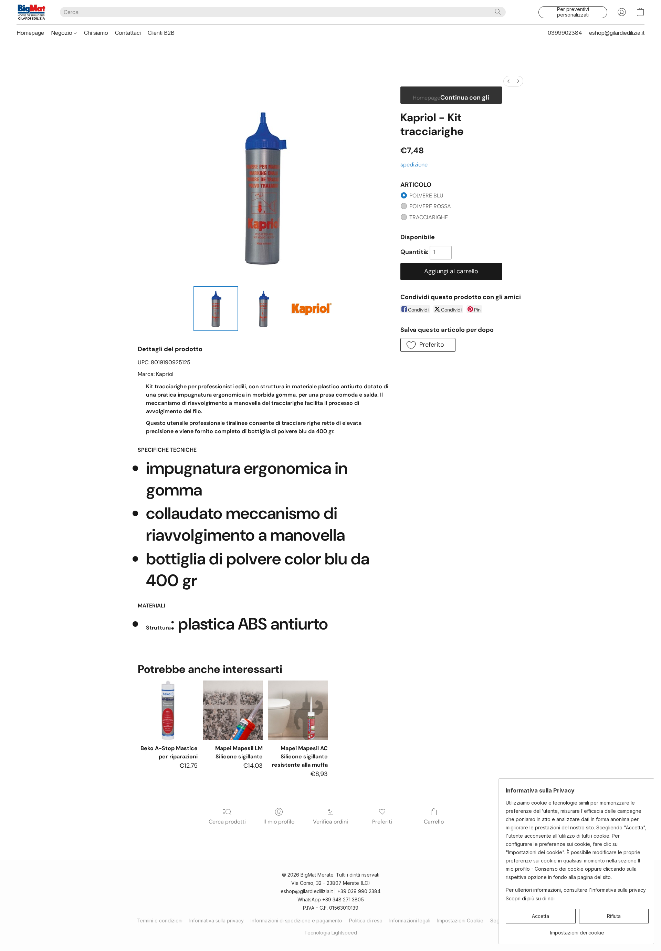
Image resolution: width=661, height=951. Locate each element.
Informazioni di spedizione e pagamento (296, 920)
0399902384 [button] (565, 32)
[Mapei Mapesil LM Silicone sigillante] (233, 710)
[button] (31, 12)
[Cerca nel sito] (498, 12)
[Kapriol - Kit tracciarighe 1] (263, 308)
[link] (577, 930)
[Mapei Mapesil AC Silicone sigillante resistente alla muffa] (298, 710)
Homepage (30, 32)
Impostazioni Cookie (460, 920)
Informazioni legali (409, 920)
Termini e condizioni (159, 920)
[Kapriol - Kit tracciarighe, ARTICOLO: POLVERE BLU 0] (215, 308)
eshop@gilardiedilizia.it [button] (616, 32)
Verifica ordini (330, 821)
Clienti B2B (161, 32)
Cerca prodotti (227, 821)
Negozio (62, 32)
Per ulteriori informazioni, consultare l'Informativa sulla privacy (576, 890)
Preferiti (382, 821)
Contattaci (128, 32)
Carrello (434, 821)
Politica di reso (365, 920)
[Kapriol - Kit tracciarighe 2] (311, 308)
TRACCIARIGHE (428, 217)
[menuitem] (508, 81)
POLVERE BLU (426, 195)
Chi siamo (96, 32)
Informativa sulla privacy (216, 920)
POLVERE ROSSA (430, 206)
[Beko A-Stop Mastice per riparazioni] (167, 710)
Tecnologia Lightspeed (330, 932)
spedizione (414, 164)
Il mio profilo (278, 821)
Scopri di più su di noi (530, 898)
